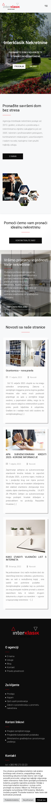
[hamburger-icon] (46, 6)
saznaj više (11, 419)
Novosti (33, 377)
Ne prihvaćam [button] (28, 800)
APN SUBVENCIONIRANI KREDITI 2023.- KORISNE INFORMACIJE (26, 456)
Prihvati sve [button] (41, 800)
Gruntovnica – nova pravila (19, 370)
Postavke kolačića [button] (12, 800)
